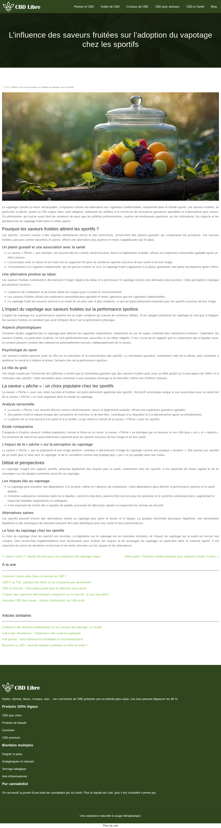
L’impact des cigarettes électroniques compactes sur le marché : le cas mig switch (55, 594)
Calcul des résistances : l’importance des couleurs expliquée (41, 633)
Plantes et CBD (84, 6)
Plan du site (110, 825)
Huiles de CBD (110, 6)
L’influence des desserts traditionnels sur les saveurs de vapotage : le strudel (52, 627)
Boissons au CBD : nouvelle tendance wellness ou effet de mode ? (45, 645)
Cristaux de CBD (137, 6)
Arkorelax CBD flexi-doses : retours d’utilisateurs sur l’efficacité (43, 600)
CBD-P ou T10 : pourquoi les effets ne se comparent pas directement (46, 582)
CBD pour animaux (167, 6)
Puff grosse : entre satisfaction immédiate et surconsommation (42, 639)
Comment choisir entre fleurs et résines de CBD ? (34, 576)
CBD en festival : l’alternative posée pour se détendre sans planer (44, 588)
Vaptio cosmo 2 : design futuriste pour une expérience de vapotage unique (52, 556)
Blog (214, 6)
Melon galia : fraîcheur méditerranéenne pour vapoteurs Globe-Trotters (170, 556)
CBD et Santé (195, 6)
